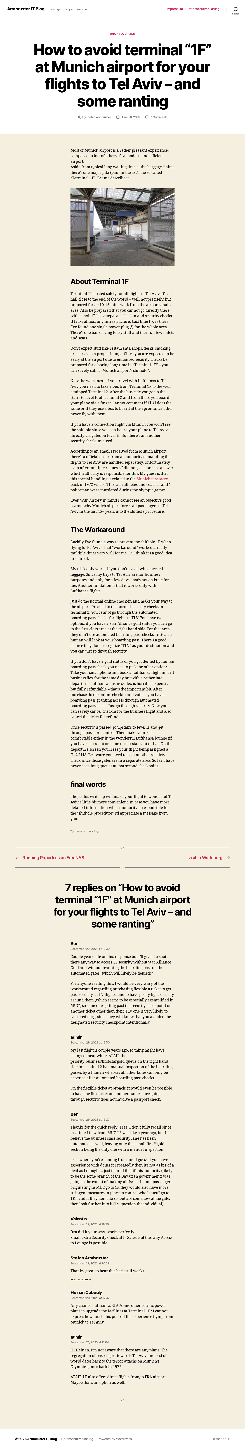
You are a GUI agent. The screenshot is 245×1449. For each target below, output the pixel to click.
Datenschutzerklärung (203, 9)
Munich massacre (152, 479)
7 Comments (158, 117)
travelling (92, 831)
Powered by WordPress (115, 1439)
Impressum (175, 9)
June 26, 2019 (130, 117)
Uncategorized (122, 33)
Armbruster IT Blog (25, 9)
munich (80, 831)
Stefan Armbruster (98, 117)
